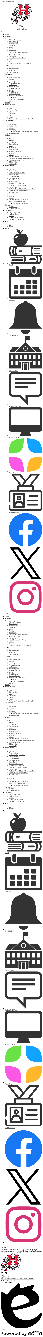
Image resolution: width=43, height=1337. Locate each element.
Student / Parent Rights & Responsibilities (22, 189)
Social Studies (13, 92)
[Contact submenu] (11, 205)
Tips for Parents (14, 176)
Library (11, 101)
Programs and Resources (16, 95)
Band (10, 108)
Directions (12, 45)
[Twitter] (25, 579)
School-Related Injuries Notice (18, 191)
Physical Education (15, 88)
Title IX (11, 60)
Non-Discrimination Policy (17, 58)
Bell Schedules (13, 142)
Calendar (11, 169)
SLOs (10, 47)
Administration (13, 43)
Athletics (11, 226)
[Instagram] (25, 613)
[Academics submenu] (5, 76)
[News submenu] (5, 67)
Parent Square (13, 187)
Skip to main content (7, 1)
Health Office (13, 126)
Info (10, 225)
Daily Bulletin (13, 72)
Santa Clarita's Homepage (17, 201)
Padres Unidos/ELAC (16, 182)
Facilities (11, 49)
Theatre (11, 117)
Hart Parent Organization (17, 173)
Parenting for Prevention (20, 203)
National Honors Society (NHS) (19, 156)
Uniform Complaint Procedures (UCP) (21, 63)
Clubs (10, 146)
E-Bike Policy (13, 162)
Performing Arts (14, 86)
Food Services (13, 149)
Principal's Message (15, 40)
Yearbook (12, 153)
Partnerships (12, 51)
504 (10, 61)
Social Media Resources (16, 183)
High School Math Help (16, 160)
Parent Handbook (14, 178)
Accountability (13, 42)
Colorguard (12, 113)
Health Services (14, 174)
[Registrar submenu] (15, 130)
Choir (10, 112)
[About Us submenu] (5, 38)
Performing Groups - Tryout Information (21, 119)
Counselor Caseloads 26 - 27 (18, 219)
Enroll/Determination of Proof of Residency (26, 131)
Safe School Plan (14, 54)
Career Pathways (18, 99)
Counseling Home (14, 212)
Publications (12, 70)
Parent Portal (13, 180)
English (11, 79)
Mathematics (13, 85)
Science (11, 90)
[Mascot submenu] (5, 223)
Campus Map (13, 56)
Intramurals (12, 147)
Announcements (14, 68)
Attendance (12, 124)
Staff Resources (14, 133)
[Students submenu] (5, 137)
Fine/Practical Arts (14, 77)
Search (7, 228)
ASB (10, 138)
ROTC (15, 97)
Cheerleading (13, 110)
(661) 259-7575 (11, 1280)
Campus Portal (13, 144)
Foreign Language (14, 83)
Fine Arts (12, 81)
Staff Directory (13, 207)
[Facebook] (25, 546)
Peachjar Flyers (13, 192)
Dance (11, 115)
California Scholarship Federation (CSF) (21, 158)
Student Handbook (15, 151)
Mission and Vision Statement (18, 52)
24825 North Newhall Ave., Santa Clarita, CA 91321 (17, 1279)
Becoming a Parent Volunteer (18, 185)
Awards (11, 140)
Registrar (11, 130)
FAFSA (11, 216)
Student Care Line (14, 208)
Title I (10, 194)
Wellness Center (14, 214)
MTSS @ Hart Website (16, 217)
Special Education (14, 94)
